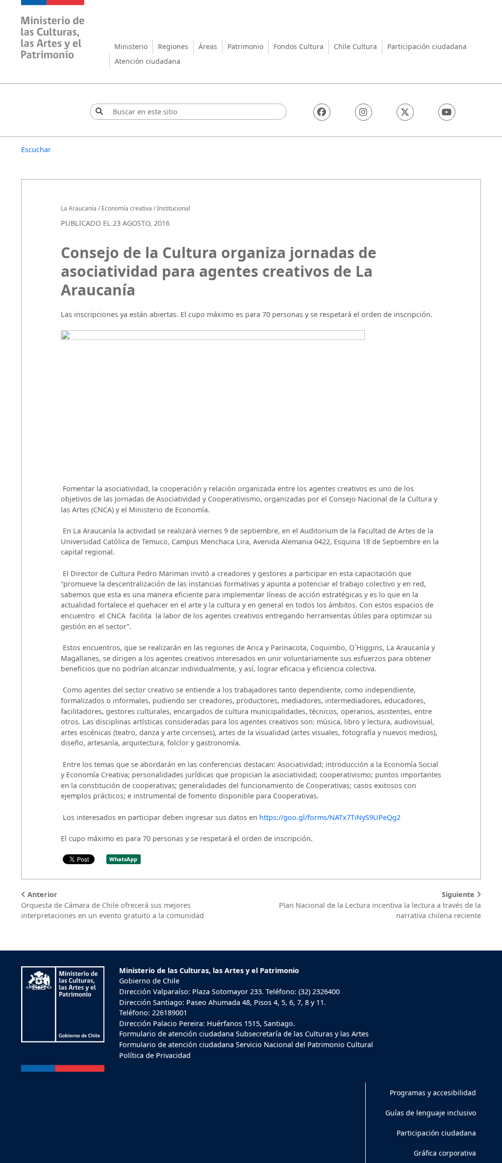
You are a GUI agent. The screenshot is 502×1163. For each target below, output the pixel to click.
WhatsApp (123, 859)
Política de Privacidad (155, 1055)
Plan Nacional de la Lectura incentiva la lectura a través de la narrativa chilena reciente (380, 905)
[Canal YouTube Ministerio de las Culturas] (446, 112)
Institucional (173, 208)
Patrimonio (245, 46)
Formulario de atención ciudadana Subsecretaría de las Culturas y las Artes (244, 1033)
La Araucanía (79, 208)
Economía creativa (126, 208)
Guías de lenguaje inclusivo (430, 1112)
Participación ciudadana (427, 46)
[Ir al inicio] (53, 30)
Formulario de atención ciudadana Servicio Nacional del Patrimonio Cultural (246, 1044)
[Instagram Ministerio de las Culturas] (363, 112)
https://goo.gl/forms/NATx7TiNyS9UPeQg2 (330, 817)
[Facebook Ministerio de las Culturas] (321, 112)
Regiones (173, 46)
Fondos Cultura (299, 46)
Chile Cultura (355, 46)
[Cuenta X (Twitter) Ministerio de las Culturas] (405, 112)
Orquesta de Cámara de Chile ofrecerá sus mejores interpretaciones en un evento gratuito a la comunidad (112, 905)
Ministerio (131, 46)
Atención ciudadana (147, 61)
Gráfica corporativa (445, 1153)
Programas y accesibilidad (433, 1092)
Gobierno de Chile (149, 980)
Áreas (208, 46)
